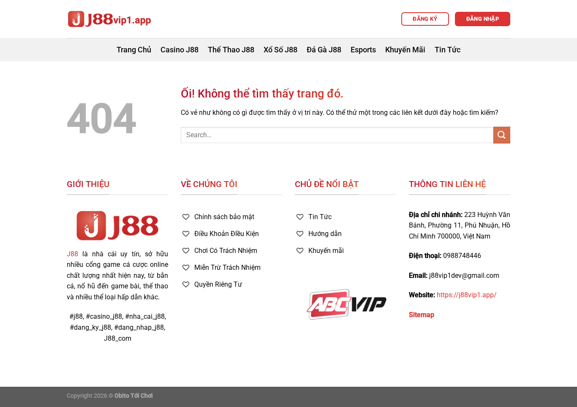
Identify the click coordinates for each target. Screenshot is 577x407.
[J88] (109, 19)
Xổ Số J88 (280, 50)
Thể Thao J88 (231, 50)
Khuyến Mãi (405, 50)
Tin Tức (447, 50)
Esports (363, 50)
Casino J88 (180, 50)
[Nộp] (501, 135)
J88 (72, 254)
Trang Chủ (134, 50)
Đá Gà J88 (324, 50)
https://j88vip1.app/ (467, 295)
